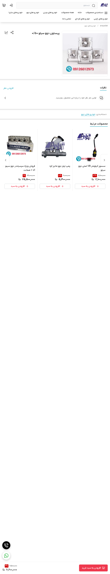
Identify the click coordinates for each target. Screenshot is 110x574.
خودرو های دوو (90, 26)
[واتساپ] (6, 556)
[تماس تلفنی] (6, 545)
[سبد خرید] (4, 5)
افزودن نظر (8, 88)
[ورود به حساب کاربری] (11, 5)
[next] (5, 160)
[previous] (104, 160)
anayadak (104, 26)
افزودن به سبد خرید (91, 568)
